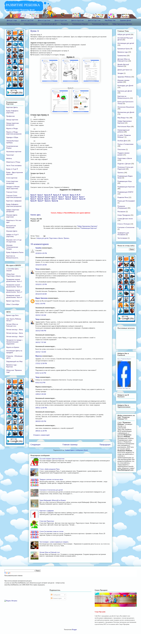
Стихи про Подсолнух (47, 521)
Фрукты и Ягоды (12, 128)
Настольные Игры (124, 126)
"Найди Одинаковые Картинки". (87, 226)
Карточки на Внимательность (12, 257)
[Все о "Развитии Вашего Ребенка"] (124, 386)
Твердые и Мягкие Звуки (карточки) (12, 187)
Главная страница (70, 445)
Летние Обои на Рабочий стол (50, 552)
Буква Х (33, 199)
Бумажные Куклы (124, 48)
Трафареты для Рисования (123, 234)
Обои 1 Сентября (12, 304)
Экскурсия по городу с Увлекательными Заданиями (14, 342)
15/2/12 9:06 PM (40, 331)
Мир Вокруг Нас (110, 20)
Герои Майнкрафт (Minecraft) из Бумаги (53, 500)
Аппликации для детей (126, 43)
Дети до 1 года (12, 20)
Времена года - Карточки (11, 366)
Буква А (35, 30)
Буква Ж (33, 201)
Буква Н (40, 197)
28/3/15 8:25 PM (40, 421)
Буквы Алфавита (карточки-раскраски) (13, 205)
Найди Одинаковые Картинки (122, 24)
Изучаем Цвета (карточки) (11, 216)
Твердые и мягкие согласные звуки (51, 479)
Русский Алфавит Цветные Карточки (52, 459)
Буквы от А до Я (12, 169)
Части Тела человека (13, 165)
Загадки (120, 73)
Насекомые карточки (13, 151)
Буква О (33, 195)
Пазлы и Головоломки (125, 144)
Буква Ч (75, 199)
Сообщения (56, 595)
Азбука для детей (42, 238)
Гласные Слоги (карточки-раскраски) (13, 196)
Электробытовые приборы (12, 141)
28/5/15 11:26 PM (41, 431)
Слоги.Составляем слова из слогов (51, 531)
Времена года (123, 52)
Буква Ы (65, 195)
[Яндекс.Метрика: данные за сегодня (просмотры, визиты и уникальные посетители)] (10, 601)
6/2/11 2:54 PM (40, 303)
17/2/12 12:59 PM (41, 363)
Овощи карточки (12, 120)
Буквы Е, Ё (57, 195)
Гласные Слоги (11, 192)
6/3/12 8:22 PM (40, 382)
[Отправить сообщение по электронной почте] (44, 236)
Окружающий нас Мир (14, 361)
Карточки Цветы (12, 107)
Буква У (40, 195)
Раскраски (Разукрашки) (122, 207)
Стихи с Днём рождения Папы (50, 469)
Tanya (37, 269)
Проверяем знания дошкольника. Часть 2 (14, 286)
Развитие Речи (123, 197)
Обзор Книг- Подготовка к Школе (13, 275)
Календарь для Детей (125, 85)
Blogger (74, 629)
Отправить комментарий (41, 435)
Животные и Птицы (13, 162)
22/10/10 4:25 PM (41, 253)
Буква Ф (47, 199)
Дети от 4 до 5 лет (77, 20)
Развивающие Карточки (100, 24)
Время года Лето (12, 315)
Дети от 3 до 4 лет (61, 20)
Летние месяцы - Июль (14, 333)
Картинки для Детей (125, 91)
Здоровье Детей (125, 20)
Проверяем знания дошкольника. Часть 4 (14, 296)
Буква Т (61, 197)
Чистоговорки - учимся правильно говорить (54, 542)
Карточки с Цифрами (47, 511)
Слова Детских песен (125, 218)
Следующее (35, 445)
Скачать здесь (36, 215)
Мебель (9, 158)
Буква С (61, 199)
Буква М (33, 197)
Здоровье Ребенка (124, 77)
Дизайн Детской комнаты (123, 65)
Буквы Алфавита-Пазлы (14, 252)
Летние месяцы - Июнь (14, 329)
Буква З (68, 199)
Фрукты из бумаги (12, 347)
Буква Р (40, 201)
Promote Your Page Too (124, 388)
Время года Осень (13, 301)
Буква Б (54, 197)
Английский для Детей (49, 24)
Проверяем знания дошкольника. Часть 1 (14, 280)
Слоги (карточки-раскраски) (12, 182)
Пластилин (121, 149)
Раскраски (64, 24)
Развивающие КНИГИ (125, 192)
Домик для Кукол (124, 70)
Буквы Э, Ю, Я (75, 195)
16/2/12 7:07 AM (40, 342)
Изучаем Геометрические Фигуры (12, 247)
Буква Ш (82, 199)
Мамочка (38, 356)
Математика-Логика (13, 24)
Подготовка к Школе (56, 238)
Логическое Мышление (126, 107)
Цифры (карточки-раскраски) (12, 210)
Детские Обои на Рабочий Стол (124, 60)
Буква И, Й (48, 195)
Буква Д (68, 197)
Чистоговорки (122, 238)
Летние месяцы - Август (14, 336)
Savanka (38, 248)
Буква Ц (47, 201)
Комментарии (57, 598)
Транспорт (10, 155)
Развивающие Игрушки (80, 24)
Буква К (75, 197)
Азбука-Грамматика (30, 24)
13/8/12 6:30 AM (40, 394)
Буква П (47, 197)
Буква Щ (55, 201)
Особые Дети (122, 141)
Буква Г (81, 197)
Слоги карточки (11, 178)
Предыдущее (105, 445)
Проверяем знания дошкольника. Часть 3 (14, 291)
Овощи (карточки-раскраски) (12, 124)
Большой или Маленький (11, 226)
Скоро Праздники (124, 215)
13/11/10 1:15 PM (41, 284)
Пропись (66, 238)
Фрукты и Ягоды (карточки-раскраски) (13, 133)
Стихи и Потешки (124, 224)
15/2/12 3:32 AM (40, 315)
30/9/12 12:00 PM (41, 408)
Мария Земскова (41, 298)
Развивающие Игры (125, 181)
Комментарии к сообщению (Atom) (76, 450)
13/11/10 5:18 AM (41, 265)
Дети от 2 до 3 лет (44, 20)
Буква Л (54, 199)
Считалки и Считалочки (126, 227)
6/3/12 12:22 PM (40, 373)
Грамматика (122, 55)
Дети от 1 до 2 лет (27, 20)
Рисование (121, 211)
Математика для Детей (126, 112)
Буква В (40, 199)
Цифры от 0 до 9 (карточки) (12, 235)
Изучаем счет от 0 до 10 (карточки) (13, 241)
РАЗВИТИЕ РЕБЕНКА (22, 4)
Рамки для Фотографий (126, 201)
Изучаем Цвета (11, 231)
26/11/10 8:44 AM (41, 294)
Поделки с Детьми (124, 163)
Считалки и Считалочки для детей (51, 490)
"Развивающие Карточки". (88, 228)
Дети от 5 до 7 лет (94, 20)
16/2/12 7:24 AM (40, 352)
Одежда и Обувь (12, 137)
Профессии (10, 116)
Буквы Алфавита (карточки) (12, 111)
